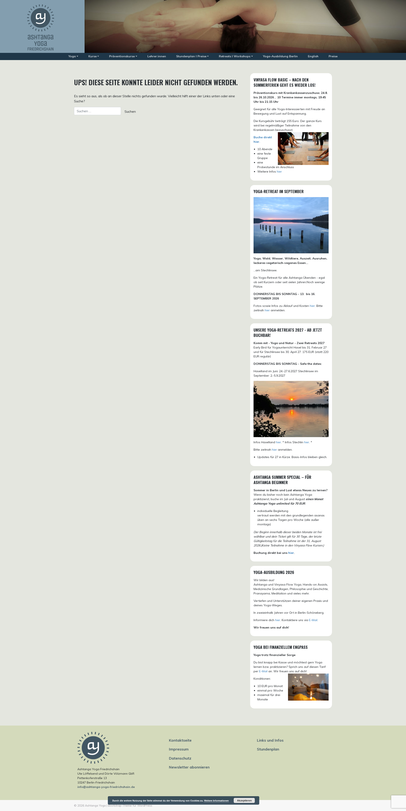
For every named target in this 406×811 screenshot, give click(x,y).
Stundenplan (268, 749)
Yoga (72, 56)
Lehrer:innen (156, 56)
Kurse (92, 56)
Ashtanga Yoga (95, 805)
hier (279, 171)
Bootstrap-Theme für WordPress (130, 805)
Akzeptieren (244, 800)
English (313, 56)
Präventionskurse (122, 56)
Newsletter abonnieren (189, 767)
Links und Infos (270, 740)
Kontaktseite (180, 740)
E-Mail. (313, 620)
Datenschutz (180, 758)
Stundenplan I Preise (191, 56)
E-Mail (263, 671)
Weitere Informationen (216, 800)
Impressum (179, 749)
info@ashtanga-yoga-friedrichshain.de (106, 787)
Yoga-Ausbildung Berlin (280, 56)
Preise (333, 56)
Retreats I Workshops (234, 56)
